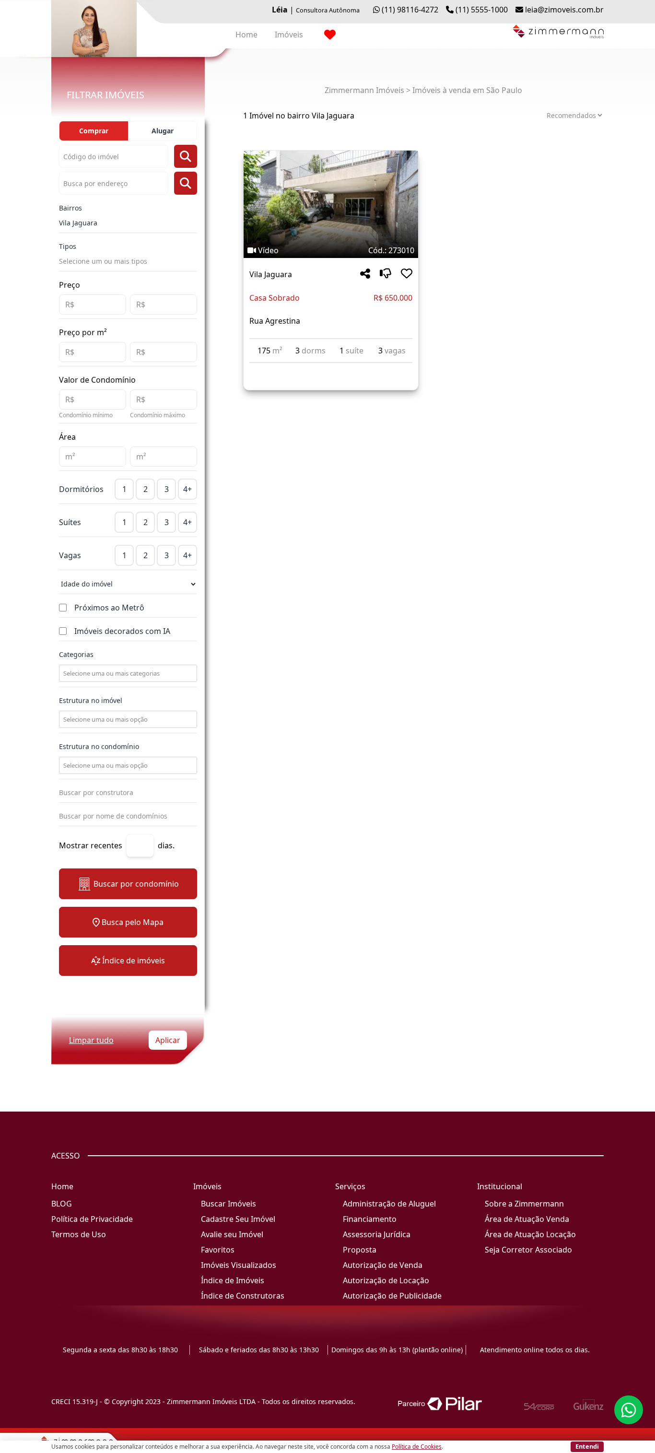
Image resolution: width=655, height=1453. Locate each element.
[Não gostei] (385, 274)
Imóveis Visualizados (238, 1265)
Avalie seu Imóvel (232, 1234)
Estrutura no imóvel (90, 700)
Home (246, 34)
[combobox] (127, 673)
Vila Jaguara (78, 222)
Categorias (76, 654)
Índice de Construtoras (242, 1295)
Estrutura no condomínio (99, 746)
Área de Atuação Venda (527, 1219)
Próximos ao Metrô (109, 607)
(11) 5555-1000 (482, 9)
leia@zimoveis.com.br (564, 9)
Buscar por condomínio (136, 884)
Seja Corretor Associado (528, 1249)
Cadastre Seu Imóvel (238, 1219)
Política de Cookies (417, 1446)
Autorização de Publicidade (392, 1295)
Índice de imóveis (133, 960)
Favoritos (217, 1249)
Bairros (70, 207)
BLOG (61, 1203)
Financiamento (370, 1219)
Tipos (67, 246)
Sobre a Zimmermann (524, 1203)
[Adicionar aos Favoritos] (406, 274)
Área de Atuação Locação (530, 1234)
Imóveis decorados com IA (122, 631)
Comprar (93, 130)
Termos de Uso (78, 1234)
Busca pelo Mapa (133, 922)
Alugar (163, 130)
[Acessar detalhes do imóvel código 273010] (330, 369)
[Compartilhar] (365, 274)
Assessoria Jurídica (376, 1234)
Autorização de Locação (386, 1280)
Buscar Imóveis (228, 1203)
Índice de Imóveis (232, 1280)
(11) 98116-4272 (410, 9)
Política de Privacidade (92, 1219)
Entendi (587, 1446)
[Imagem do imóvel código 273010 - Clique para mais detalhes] (331, 204)
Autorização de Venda (382, 1265)
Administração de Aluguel (389, 1203)
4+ (187, 489)
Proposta (359, 1249)
